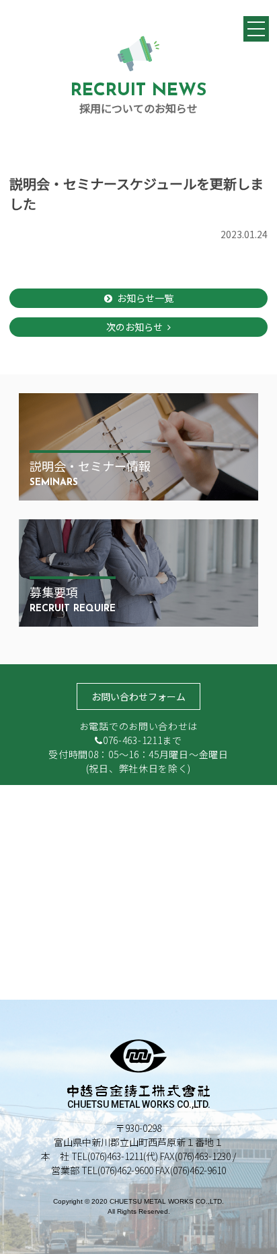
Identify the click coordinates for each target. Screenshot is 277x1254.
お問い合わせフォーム (138, 696)
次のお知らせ (134, 326)
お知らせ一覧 (145, 298)
